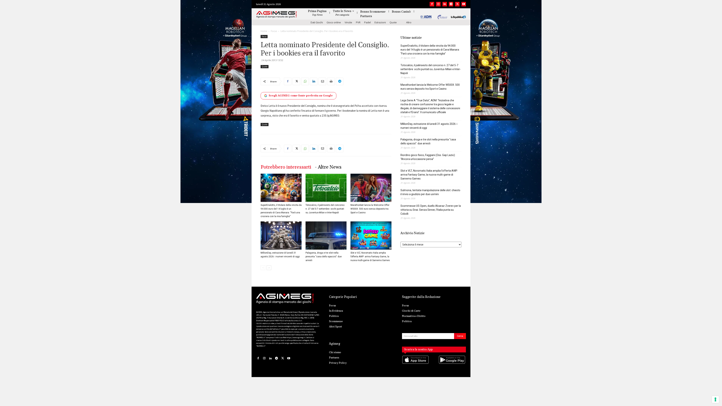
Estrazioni (380, 22)
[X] (457, 4)
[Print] (331, 81)
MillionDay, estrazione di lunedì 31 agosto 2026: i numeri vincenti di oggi (428, 125)
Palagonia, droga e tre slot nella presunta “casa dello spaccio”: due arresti (324, 256)
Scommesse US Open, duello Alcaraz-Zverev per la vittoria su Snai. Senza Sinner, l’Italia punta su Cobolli (430, 209)
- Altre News (328, 167)
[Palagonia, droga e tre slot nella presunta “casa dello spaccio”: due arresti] (326, 235)
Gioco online (334, 22)
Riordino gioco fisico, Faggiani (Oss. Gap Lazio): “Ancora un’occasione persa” (427, 157)
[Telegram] (451, 4)
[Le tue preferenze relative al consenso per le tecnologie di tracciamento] (715, 399)
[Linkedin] (444, 4)
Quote (393, 22)
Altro (408, 22)
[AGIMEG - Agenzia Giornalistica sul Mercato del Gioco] (276, 14)
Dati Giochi (317, 22)
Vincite (348, 22)
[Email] (322, 81)
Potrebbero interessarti (286, 167)
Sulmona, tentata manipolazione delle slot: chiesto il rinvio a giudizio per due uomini (430, 192)
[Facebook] (432, 4)
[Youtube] (463, 4)
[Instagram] (438, 4)
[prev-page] (263, 267)
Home (264, 31)
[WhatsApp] (305, 81)
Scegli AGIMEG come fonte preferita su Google (301, 95)
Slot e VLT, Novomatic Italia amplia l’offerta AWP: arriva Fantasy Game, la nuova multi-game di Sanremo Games (370, 256)
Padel (367, 22)
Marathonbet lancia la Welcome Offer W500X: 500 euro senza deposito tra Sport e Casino (369, 209)
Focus (274, 31)
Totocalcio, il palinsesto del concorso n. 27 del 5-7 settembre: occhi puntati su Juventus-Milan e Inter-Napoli (325, 209)
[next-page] (269, 267)
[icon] (415, 363)
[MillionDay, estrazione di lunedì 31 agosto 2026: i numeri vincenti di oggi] (281, 235)
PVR (358, 22)
